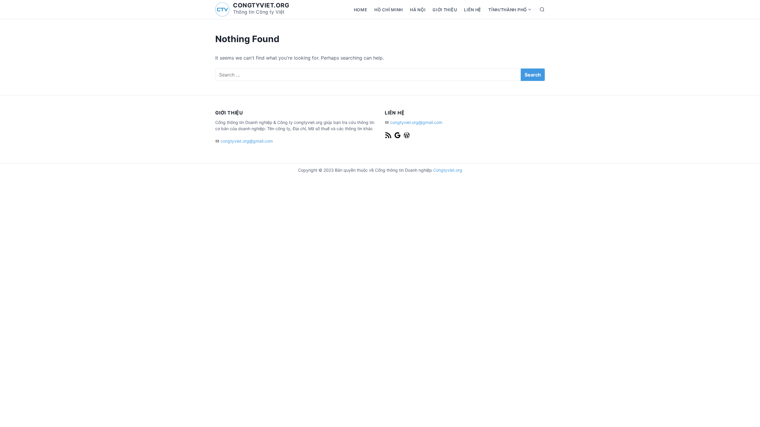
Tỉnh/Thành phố (507, 9)
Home (361, 9)
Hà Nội (417, 9)
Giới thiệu (445, 9)
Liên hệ (472, 9)
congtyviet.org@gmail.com (247, 141)
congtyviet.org (261, 5)
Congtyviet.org (447, 170)
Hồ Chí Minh (388, 9)
